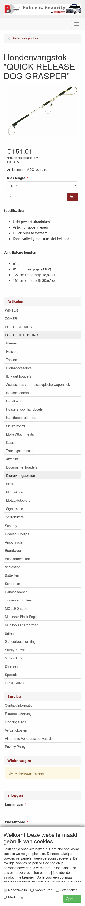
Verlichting (12, 567)
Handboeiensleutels (21, 417)
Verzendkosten (16, 730)
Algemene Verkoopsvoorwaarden (30, 738)
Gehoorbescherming (20, 641)
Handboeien (15, 401)
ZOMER (11, 318)
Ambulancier (14, 542)
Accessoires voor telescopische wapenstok (38, 384)
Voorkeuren (43, 890)
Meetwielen (14, 492)
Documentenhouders (22, 467)
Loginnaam (14, 804)
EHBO (10, 483)
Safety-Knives (15, 649)
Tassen (11, 359)
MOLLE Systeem (17, 608)
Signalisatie (14, 508)
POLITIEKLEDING (18, 326)
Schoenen (12, 583)
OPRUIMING (14, 682)
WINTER (11, 310)
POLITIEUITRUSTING (21, 335)
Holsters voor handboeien (25, 409)
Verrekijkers (15, 516)
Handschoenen (17, 392)
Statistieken (69, 890)
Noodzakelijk (17, 890)
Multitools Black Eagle (21, 616)
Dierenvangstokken (20, 475)
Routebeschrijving (18, 713)
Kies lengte (16, 177)
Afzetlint (12, 459)
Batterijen (12, 575)
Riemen (12, 343)
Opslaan (72, 898)
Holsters (12, 351)
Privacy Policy (15, 746)
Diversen (11, 666)
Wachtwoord (15, 821)
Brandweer (13, 550)
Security (11, 525)
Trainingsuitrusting (20, 450)
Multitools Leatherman (21, 625)
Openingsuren (15, 721)
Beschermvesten (17, 558)
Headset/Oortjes (17, 533)
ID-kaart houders (18, 376)
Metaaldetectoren (19, 500)
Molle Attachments (20, 434)
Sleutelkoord (15, 425)
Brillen (9, 633)
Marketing (15, 897)
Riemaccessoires (19, 368)
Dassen (11, 442)
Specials (11, 674)
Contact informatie (18, 705)
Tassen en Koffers (18, 600)
